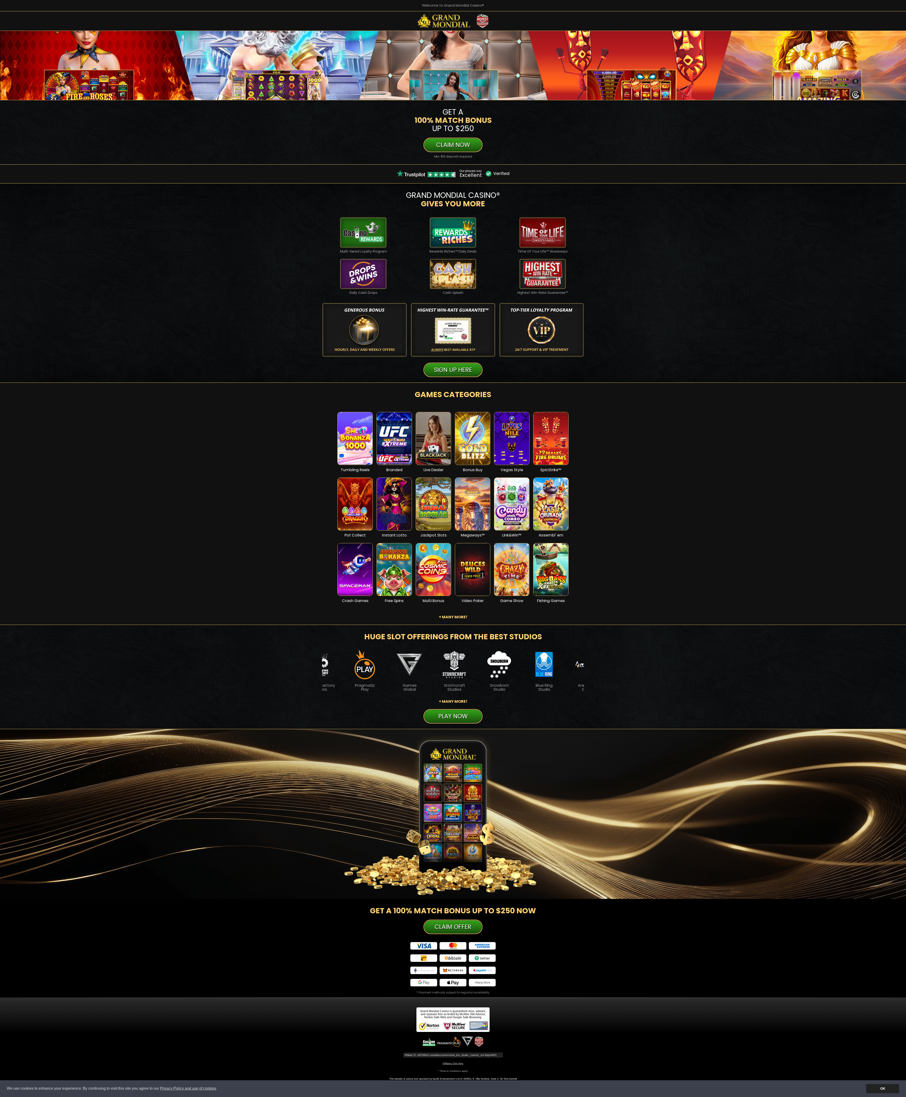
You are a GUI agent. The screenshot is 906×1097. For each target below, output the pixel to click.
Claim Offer (453, 927)
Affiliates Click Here (453, 1063)
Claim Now (453, 145)
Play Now (355, 442)
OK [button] (882, 1088)
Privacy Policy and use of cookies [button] (188, 1088)
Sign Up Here (453, 370)
